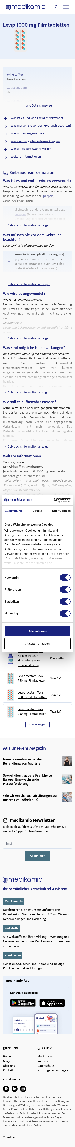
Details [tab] (37, 510)
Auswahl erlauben (37, 643)
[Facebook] (6, 1089)
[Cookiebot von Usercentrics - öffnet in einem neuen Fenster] (54, 500)
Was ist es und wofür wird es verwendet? (38, 118)
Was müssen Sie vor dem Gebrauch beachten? (41, 126)
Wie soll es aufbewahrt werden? (32, 149)
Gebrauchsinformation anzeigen (29, 225)
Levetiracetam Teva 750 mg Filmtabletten (32, 678)
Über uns (9, 1066)
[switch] (65, 589)
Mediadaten (45, 1056)
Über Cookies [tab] (61, 510)
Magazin (8, 1061)
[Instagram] (23, 1089)
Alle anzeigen (37, 724)
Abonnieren (37, 856)
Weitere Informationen (26, 156)
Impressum (45, 1061)
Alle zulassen (38, 631)
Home (7, 1056)
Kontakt (8, 1070)
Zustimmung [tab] (13, 510)
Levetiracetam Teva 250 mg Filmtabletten (32, 711)
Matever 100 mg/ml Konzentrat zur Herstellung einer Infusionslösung (30, 658)
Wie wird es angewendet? (27, 133)
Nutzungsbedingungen (53, 1070)
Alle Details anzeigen (39, 105)
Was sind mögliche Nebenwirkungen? (35, 141)
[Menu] (66, 7)
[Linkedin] (15, 1089)
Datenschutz (46, 1066)
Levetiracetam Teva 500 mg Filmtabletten (32, 695)
